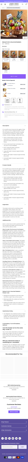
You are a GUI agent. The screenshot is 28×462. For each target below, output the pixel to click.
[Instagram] (6, 438)
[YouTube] (16, 438)
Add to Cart (22, 84)
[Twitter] (20, 438)
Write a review (14, 412)
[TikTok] (13, 438)
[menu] (1, 4)
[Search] (22, 4)
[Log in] (5, 4)
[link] (7, 376)
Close (26, 1)
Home (3, 7)
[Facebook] (2, 438)
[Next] (26, 37)
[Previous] (24, 37)
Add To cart (14, 76)
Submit (22, 447)
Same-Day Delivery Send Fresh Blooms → (14, 1)
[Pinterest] (9, 438)
